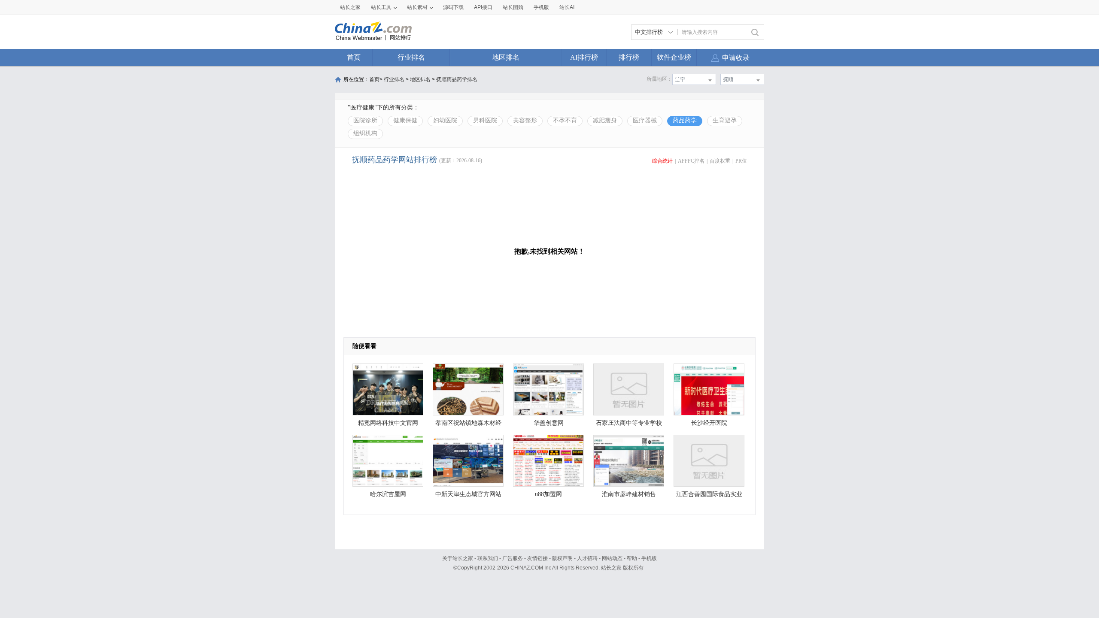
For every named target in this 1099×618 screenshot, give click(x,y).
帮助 (632, 558)
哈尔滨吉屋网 (388, 494)
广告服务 (512, 558)
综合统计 (662, 161)
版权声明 (562, 558)
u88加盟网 (548, 494)
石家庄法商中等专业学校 (629, 423)
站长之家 (350, 7)
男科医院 (485, 120)
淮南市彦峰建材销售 (629, 494)
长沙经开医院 (709, 423)
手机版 (649, 558)
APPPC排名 (691, 161)
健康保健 (405, 120)
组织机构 (365, 133)
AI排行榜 (584, 57)
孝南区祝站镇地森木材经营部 (468, 425)
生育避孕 (725, 120)
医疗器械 (645, 120)
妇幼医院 (445, 120)
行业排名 (411, 57)
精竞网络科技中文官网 (388, 423)
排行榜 (629, 57)
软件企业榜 (674, 57)
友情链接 (537, 558)
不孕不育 (565, 120)
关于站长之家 (457, 558)
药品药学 (685, 120)
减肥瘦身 (605, 120)
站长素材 (417, 7)
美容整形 (525, 120)
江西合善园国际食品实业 (709, 494)
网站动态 (612, 558)
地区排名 (505, 57)
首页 (354, 57)
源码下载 (453, 7)
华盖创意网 (549, 423)
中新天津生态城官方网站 (468, 494)
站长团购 (513, 7)
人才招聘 (587, 558)
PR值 (741, 161)
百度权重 (720, 161)
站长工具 (381, 7)
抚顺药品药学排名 (456, 79)
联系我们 (487, 558)
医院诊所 (365, 120)
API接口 (483, 7)
